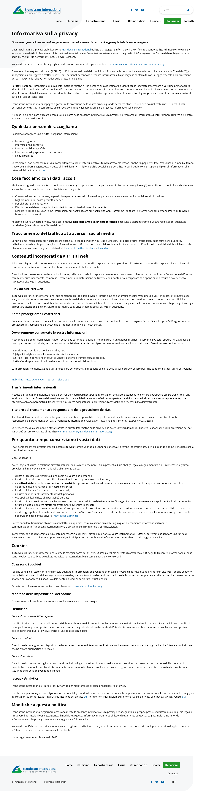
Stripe (51, 379)
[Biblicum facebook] (131, 10)
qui (43, 170)
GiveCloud (63, 379)
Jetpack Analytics (35, 379)
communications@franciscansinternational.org (137, 64)
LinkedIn (103, 248)
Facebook (69, 248)
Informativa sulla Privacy (55, 781)
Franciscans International (76, 49)
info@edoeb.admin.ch (65, 515)
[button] (152, 10)
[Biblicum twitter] (137, 10)
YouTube (91, 248)
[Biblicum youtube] (143, 10)
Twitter (80, 248)
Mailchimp (17, 379)
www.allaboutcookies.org (88, 586)
